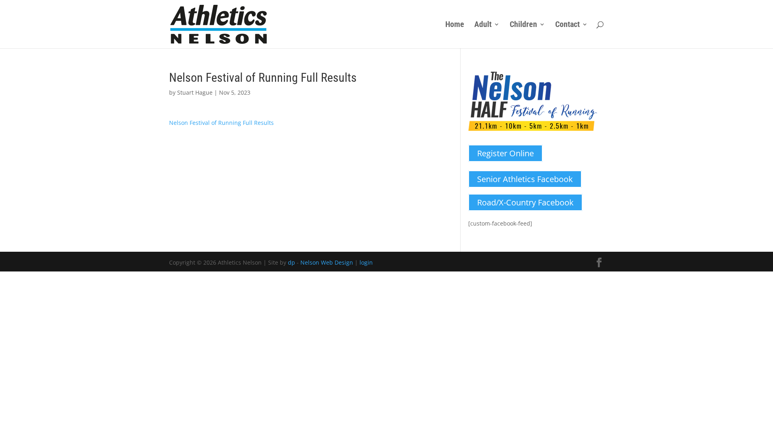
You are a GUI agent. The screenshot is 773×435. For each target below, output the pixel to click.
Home (454, 25)
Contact (567, 25)
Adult (483, 25)
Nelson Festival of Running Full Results (221, 122)
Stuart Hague (195, 92)
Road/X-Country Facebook (525, 202)
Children (523, 25)
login (366, 262)
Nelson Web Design (326, 262)
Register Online (505, 153)
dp (291, 262)
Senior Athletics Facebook (525, 179)
